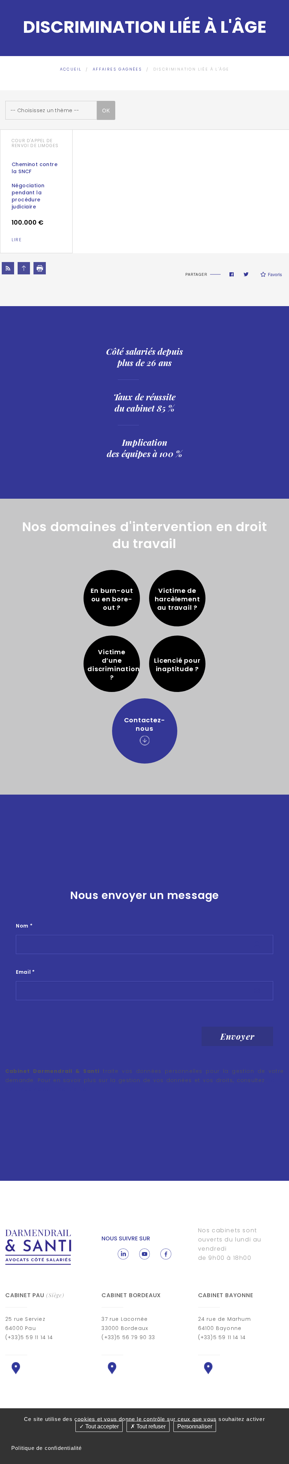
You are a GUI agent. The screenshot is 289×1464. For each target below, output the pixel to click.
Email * (25, 972)
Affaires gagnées (117, 69)
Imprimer (40, 268)
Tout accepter (101, 1426)
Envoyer (237, 1036)
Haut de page (24, 268)
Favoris (275, 274)
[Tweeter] (246, 274)
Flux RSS (8, 268)
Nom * (24, 925)
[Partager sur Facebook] (231, 274)
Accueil (71, 69)
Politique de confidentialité (46, 1448)
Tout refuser (150, 1426)
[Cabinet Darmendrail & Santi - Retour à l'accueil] (38, 1246)
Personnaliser (194, 1426)
